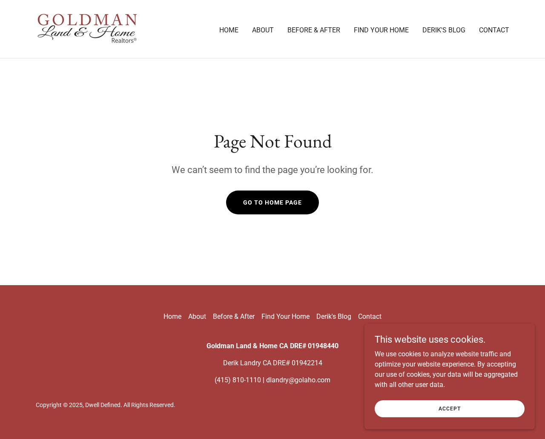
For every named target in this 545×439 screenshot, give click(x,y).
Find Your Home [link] (381, 30)
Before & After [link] (313, 30)
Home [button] (172, 316)
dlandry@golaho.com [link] (298, 380)
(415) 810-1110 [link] (238, 380)
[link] (87, 28)
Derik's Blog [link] (443, 30)
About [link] (263, 30)
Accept (450, 408)
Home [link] (228, 30)
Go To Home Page (272, 202)
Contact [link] (494, 30)
